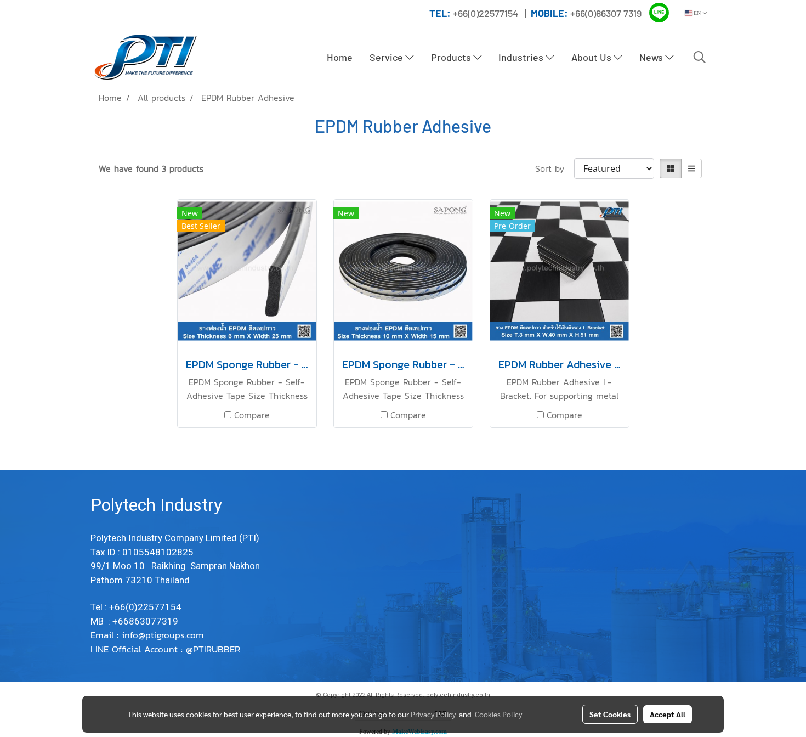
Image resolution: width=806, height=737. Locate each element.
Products (452, 57)
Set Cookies (610, 714)
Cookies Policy (498, 714)
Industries (522, 57)
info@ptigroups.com (164, 635)
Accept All (667, 714)
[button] (700, 57)
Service (387, 57)
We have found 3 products (151, 168)
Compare (252, 414)
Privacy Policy (433, 714)
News (652, 57)
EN (697, 13)
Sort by (554, 168)
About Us (592, 57)
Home (340, 57)
